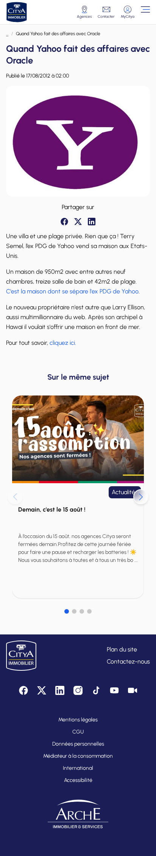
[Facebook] (64, 221)
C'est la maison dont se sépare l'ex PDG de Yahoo (72, 291)
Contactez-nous (128, 661)
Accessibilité (78, 780)
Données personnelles (78, 744)
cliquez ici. (63, 342)
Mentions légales (78, 719)
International (78, 768)
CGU (78, 732)
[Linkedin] (91, 221)
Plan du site (122, 649)
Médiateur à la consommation (78, 756)
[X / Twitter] (78, 221)
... (7, 33)
